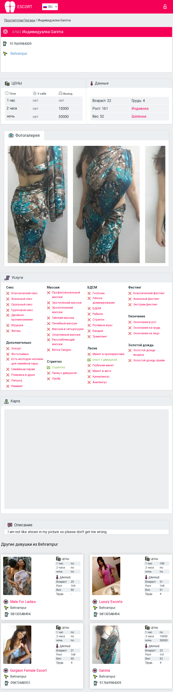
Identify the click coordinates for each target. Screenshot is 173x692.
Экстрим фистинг (145, 304)
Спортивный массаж (66, 334)
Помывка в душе (23, 374)
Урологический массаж (62, 310)
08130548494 (20, 614)
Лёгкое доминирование (104, 300)
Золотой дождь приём (149, 360)
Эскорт (16, 348)
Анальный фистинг (146, 298)
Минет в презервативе (108, 354)
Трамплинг (100, 336)
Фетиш (16, 330)
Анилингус (100, 382)
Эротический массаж (67, 302)
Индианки (140, 108)
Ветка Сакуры (61, 349)
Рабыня (98, 314)
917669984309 (21, 44)
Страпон (98, 319)
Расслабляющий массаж (63, 342)
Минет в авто (102, 371)
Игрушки (17, 325)
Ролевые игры (102, 325)
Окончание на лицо (146, 333)
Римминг (17, 386)
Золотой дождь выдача (144, 352)
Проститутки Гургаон (19, 20)
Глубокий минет (103, 365)
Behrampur (18, 53)
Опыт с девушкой (105, 359)
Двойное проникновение (22, 317)
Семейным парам (23, 369)
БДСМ (97, 308)
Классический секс (24, 293)
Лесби (56, 378)
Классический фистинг (149, 293)
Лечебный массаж (64, 323)
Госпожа (99, 293)
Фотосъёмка (20, 354)
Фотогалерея (27, 135)
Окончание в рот (145, 322)
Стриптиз (58, 367)
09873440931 (20, 683)
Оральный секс (21, 304)
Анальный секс (21, 298)
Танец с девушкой (64, 373)
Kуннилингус (101, 376)
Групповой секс (22, 310)
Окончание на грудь (146, 327)
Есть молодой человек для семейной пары (27, 361)
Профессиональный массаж (66, 295)
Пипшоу (16, 380)
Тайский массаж (63, 317)
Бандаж (98, 330)
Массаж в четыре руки (68, 329)
